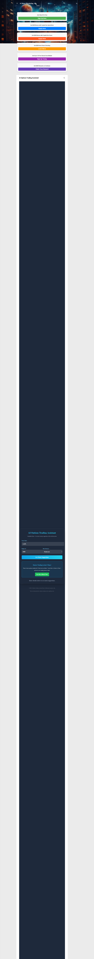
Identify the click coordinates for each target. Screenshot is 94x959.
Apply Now (42, 28)
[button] (64, 78)
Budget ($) (24, 548)
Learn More (42, 49)
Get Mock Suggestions (42, 557)
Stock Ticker (24, 540)
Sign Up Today (42, 59)
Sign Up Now (42, 18)
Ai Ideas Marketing (26, 3)
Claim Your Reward (42, 69)
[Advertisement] (73, 32)
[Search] (77, 4)
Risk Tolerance (46, 548)
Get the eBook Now (42, 574)
